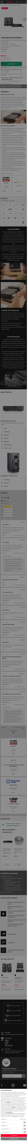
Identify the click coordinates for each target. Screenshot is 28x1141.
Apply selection (14, 1138)
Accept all (14, 1135)
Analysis (3, 1122)
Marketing (3, 1125)
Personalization (4, 1128)
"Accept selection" (9, 1112)
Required (3, 1119)
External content (5, 1132)
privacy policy (14, 1116)
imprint (22, 1116)
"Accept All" (13, 1106)
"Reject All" (8, 1101)
